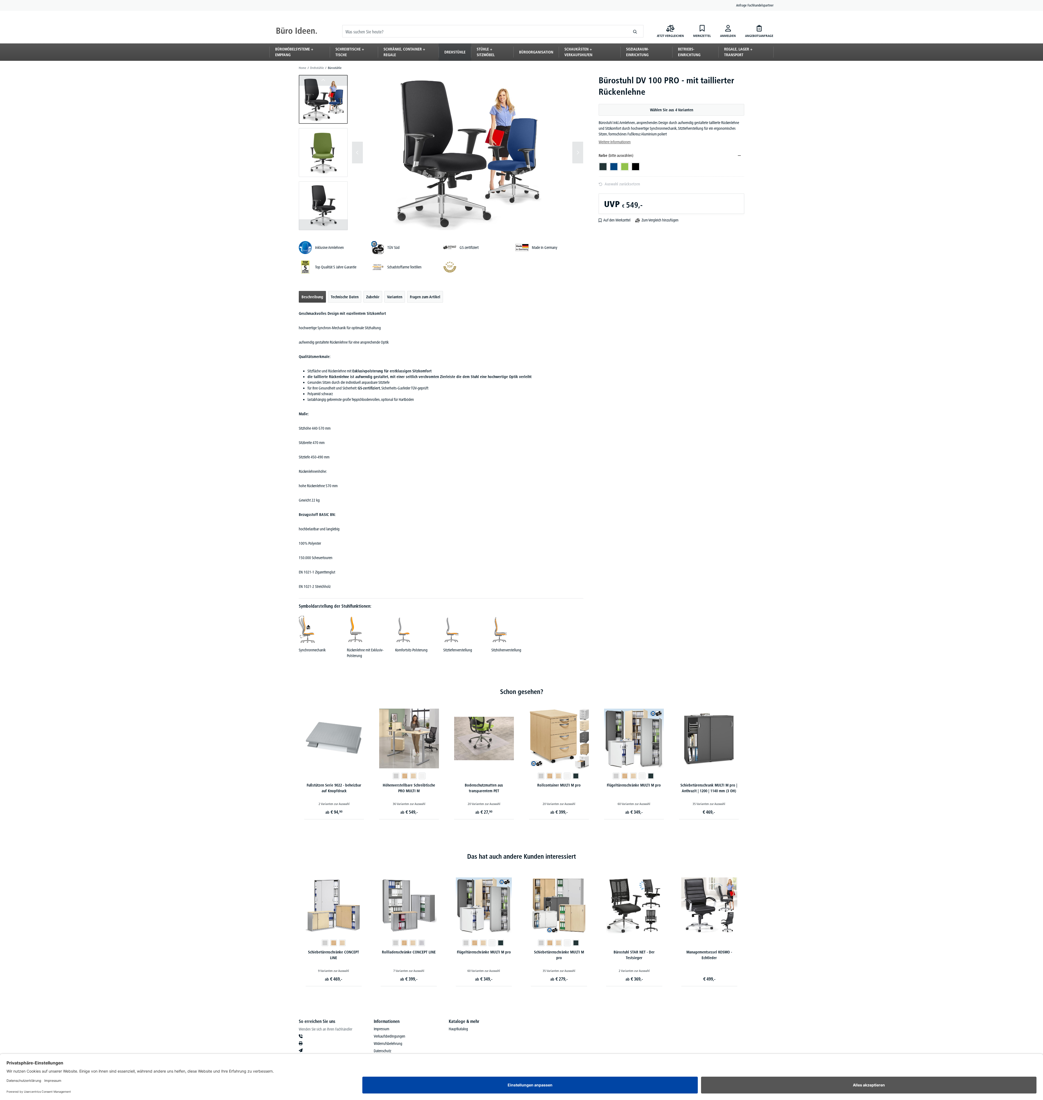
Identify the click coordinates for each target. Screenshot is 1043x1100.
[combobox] (484, 31)
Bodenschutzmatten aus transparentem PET (484, 788)
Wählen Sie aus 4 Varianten (671, 109)
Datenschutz (382, 1051)
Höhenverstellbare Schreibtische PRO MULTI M (409, 788)
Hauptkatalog (458, 1029)
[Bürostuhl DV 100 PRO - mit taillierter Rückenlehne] (467, 152)
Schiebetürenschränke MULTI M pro (559, 955)
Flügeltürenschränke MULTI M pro (634, 785)
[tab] (312, 297)
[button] (323, 99)
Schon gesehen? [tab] (521, 692)
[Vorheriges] (357, 152)
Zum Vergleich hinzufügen (660, 220)
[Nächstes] (577, 152)
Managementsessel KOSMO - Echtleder (709, 955)
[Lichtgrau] (396, 776)
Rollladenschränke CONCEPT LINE (409, 952)
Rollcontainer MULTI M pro (559, 785)
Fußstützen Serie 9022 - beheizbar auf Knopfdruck (334, 788)
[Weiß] (422, 776)
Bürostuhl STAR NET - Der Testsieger (634, 955)
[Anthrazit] (576, 776)
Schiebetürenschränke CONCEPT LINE (333, 955)
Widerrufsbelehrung (388, 1043)
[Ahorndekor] (413, 776)
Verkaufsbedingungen (389, 1036)
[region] (441, 152)
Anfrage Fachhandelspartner (755, 5)
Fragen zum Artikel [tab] (425, 296)
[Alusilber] (422, 943)
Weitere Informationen (615, 142)
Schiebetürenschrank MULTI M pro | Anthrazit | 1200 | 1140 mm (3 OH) (708, 788)
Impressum (381, 1029)
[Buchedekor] (404, 776)
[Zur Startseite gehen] (296, 31)
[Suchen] (635, 31)
